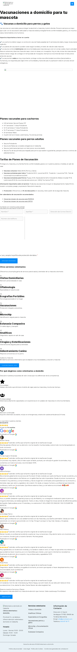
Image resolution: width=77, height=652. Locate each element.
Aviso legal (26, 649)
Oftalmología (7, 287)
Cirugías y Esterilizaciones (15, 342)
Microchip (5, 314)
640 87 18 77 (64, 621)
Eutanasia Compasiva (12, 323)
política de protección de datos (24, 255)
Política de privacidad (15, 649)
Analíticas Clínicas (34, 613)
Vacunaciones (8, 305)
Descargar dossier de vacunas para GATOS (18, 201)
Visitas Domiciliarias (12, 278)
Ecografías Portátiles (12, 296)
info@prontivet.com (65, 619)
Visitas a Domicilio (34, 609)
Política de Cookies (37, 649)
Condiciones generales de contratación (56, 649)
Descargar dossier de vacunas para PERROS (19, 199)
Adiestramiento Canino (13, 351)
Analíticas (6, 332)
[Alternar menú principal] (72, 4)
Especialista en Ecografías (37, 617)
